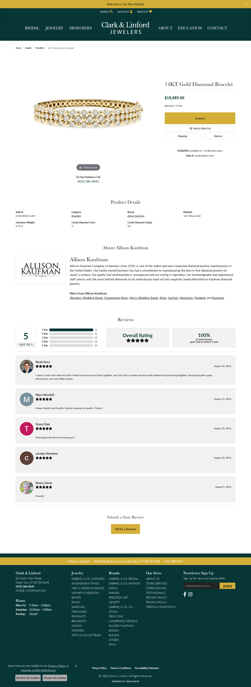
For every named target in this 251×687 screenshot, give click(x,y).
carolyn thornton (46, 453)
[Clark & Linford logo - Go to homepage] (125, 28)
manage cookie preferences (38, 670)
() (96, 329)
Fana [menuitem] (112, 644)
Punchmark (132, 681)
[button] (106, 11)
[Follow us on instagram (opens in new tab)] (190, 594)
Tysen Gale (42, 424)
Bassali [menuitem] (114, 630)
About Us (152, 578)
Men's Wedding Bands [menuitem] (88, 588)
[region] (88, 113)
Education (190, 28)
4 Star (45, 333)
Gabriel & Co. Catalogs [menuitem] (88, 578)
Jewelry (54, 28)
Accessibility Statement (147, 668)
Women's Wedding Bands (86, 298)
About (165, 28)
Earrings (173, 298)
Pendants (200, 298)
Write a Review (125, 529)
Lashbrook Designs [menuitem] (123, 621)
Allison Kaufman (136, 216)
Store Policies (156, 588)
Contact (217, 28)
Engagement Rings (116, 298)
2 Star (45, 341)
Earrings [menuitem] (78, 607)
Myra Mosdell (44, 395)
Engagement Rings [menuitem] (85, 583)
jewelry (28, 48)
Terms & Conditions (161, 607)
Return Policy (156, 597)
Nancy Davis (43, 483)
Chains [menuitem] (77, 625)
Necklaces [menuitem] (79, 611)
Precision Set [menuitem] (118, 597)
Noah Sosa (42, 362)
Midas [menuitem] (113, 588)
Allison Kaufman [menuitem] (121, 625)
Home (18, 48)
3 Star (45, 337)
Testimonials (155, 593)
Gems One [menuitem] (116, 616)
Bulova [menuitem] (114, 635)
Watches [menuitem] (78, 630)
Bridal (32, 28)
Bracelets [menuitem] (79, 621)
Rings (163, 298)
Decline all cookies (27, 677)
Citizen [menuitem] (114, 640)
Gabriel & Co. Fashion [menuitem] (124, 583)
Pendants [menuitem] (79, 616)
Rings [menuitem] (76, 602)
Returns (218, 136)
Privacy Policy (156, 602)
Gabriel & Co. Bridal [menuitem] (123, 578)
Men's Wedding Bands (143, 298)
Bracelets (40, 48)
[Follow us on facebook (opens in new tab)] (184, 594)
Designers (80, 28)
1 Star (45, 345)
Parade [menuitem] (114, 593)
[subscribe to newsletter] (227, 586)
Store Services (156, 583)
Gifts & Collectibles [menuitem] (86, 635)
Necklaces (186, 298)
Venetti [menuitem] (114, 602)
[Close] (246, 4)
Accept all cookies (55, 677)
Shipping (182, 136)
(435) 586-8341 (88, 181)
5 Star (45, 329)
